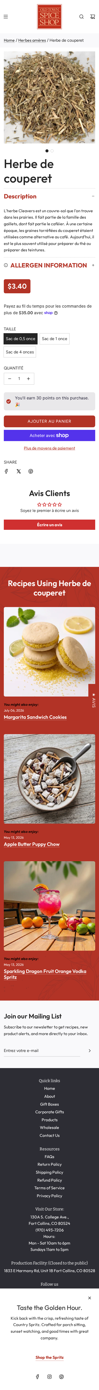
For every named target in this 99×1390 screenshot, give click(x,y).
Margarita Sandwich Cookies (35, 717)
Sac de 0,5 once (20, 338)
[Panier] (92, 16)
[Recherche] (81, 16)
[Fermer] (89, 1298)
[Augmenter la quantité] (28, 378)
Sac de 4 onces (20, 352)
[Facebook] (37, 1376)
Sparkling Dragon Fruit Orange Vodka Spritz (45, 974)
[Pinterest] (61, 1376)
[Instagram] (49, 1376)
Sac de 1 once (54, 338)
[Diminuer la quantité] (9, 378)
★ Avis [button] (93, 700)
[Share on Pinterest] (30, 472)
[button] (46, 150)
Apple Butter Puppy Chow (32, 844)
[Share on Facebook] (6, 472)
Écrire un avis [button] (49, 524)
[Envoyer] (89, 1050)
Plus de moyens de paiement (49, 448)
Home (9, 40)
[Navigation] (5, 16)
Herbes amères (32, 40)
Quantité (13, 368)
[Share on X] (18, 472)
